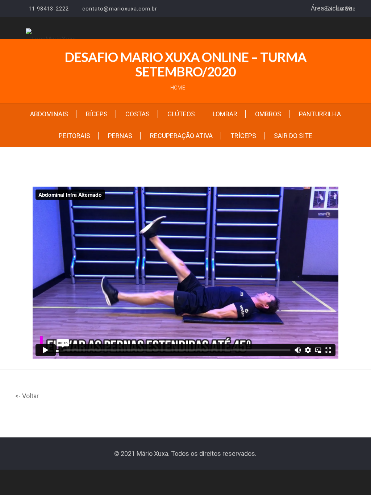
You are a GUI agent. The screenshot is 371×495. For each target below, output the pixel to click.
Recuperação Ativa (181, 136)
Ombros (268, 114)
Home (178, 88)
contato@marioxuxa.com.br (119, 8)
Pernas (120, 136)
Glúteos (181, 114)
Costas (137, 114)
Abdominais (49, 114)
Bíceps (97, 114)
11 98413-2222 (49, 8)
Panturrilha (320, 114)
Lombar (225, 114)
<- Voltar (27, 396)
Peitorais (74, 136)
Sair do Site (340, 8)
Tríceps (243, 136)
